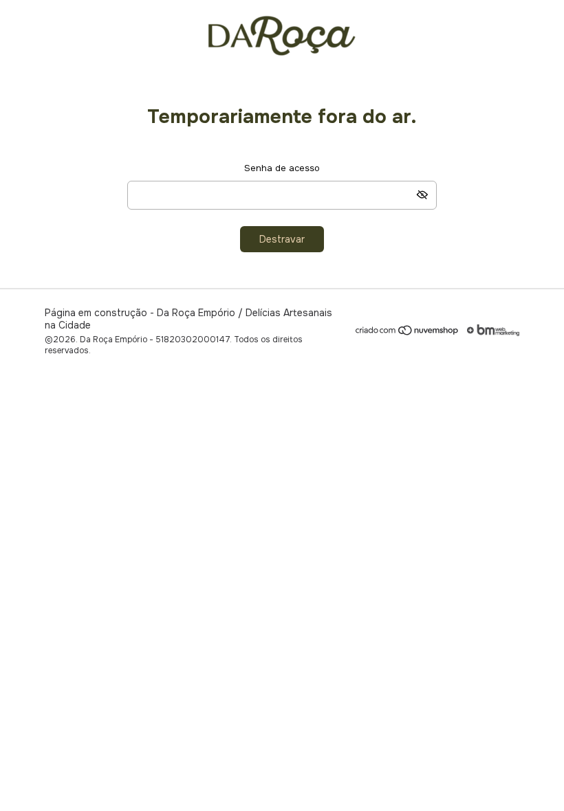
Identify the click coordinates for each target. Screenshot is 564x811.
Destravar (282, 239)
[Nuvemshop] (407, 332)
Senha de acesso (282, 168)
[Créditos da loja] (489, 330)
